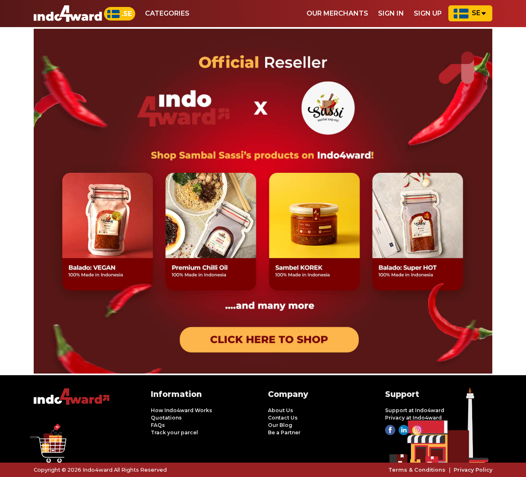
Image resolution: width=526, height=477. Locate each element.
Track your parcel (174, 432)
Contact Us (283, 418)
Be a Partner (284, 432)
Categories (167, 13)
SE (476, 13)
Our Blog (280, 425)
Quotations (166, 418)
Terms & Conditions (416, 470)
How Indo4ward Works (181, 410)
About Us (280, 410)
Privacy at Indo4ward (413, 418)
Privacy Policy (473, 470)
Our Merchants (337, 13)
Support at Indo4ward (414, 410)
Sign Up (428, 13)
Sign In (391, 13)
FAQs (158, 425)
